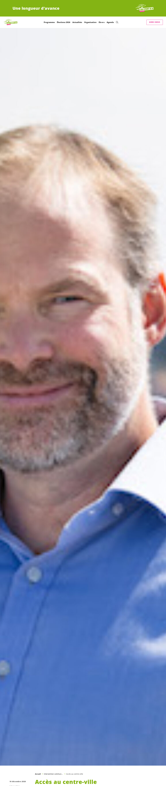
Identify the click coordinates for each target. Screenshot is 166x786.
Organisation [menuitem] (90, 22)
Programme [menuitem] (49, 22)
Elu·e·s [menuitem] (102, 22)
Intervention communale (53, 774)
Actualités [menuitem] (77, 22)
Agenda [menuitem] (110, 22)
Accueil (38, 774)
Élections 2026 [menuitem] (63, 22)
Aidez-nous (154, 22)
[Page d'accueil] (144, 8)
